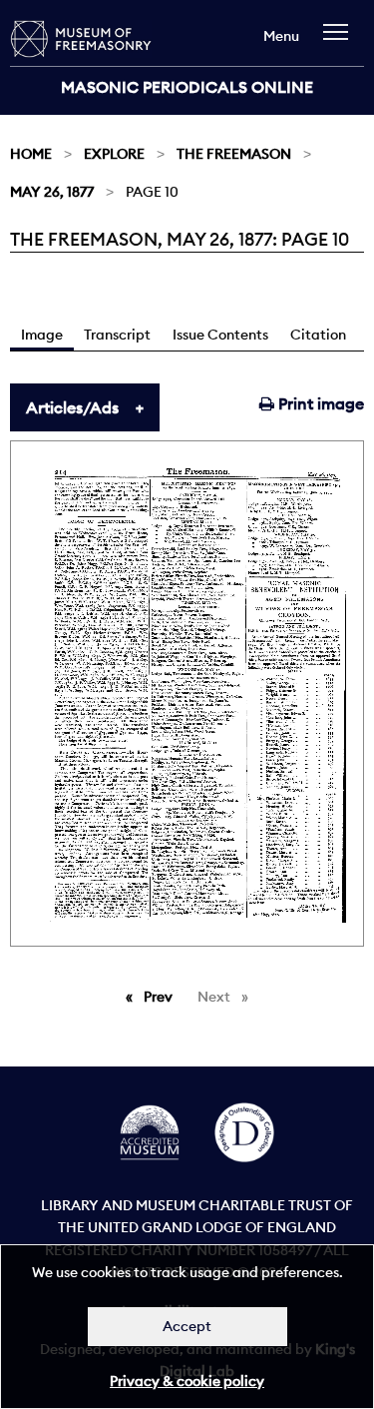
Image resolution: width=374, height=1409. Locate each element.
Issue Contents (220, 335)
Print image (319, 403)
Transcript (117, 335)
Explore (114, 154)
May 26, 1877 (52, 192)
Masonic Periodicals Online (187, 87)
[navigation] (340, 41)
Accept (187, 1326)
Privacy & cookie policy (187, 1381)
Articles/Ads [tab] (72, 407)
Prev (162, 997)
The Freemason (234, 154)
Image (42, 335)
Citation (318, 335)
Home (31, 154)
